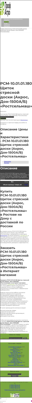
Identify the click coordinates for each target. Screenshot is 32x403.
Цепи (15, 363)
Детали (6, 163)
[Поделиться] (2, 401)
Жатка (15, 348)
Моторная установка (14, 355)
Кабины (15, 351)
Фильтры (15, 359)
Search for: (5, 338)
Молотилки (24, 120)
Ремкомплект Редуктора (15, 365)
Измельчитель (14, 349)
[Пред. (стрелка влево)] (0, 402)
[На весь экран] (3, 401)
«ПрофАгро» (24, 235)
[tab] (16, 161)
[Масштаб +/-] (5, 401)
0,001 (26, 184)
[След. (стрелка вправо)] (2, 402)
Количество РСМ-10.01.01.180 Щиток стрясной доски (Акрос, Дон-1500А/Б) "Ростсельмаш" (14, 114)
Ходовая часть (15, 361)
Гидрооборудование (14, 347)
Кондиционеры (15, 352)
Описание (7, 161)
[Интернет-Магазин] (5, 16)
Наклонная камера (15, 356)
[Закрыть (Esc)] (0, 401)
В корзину (3, 118)
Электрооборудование (15, 362)
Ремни (15, 358)
